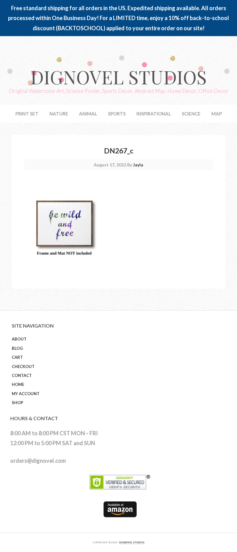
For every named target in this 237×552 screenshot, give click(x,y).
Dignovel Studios (118, 76)
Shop (17, 402)
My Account (26, 393)
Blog (17, 348)
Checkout (23, 366)
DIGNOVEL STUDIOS (131, 542)
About (19, 339)
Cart (17, 357)
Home (18, 384)
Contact (22, 375)
